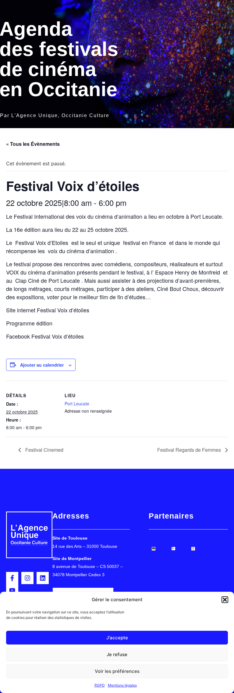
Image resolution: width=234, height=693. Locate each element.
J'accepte (117, 638)
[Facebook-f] (12, 578)
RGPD (99, 685)
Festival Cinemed (43, 449)
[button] (225, 600)
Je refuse (117, 654)
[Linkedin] (43, 578)
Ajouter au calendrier (42, 365)
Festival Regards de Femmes (189, 449)
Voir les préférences (117, 671)
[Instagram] (27, 578)
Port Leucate (77, 403)
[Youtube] (12, 590)
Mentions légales (122, 685)
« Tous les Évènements (33, 143)
